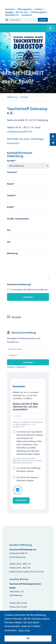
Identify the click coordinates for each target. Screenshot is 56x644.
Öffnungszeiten (24, 9)
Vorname (12, 172)
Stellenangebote (38, 12)
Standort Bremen (19, 579)
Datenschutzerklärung (19, 284)
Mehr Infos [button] (24, 630)
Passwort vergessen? (16, 367)
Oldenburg (12, 97)
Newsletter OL (12, 15)
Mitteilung (12, 253)
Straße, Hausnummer (18, 218)
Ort (8, 241)
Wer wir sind (22, 12)
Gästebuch (27, 15)
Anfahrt (38, 9)
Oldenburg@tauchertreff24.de (29, 571)
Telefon (11, 195)
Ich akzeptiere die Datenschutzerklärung (28, 289)
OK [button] (28, 638)
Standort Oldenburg (20, 544)
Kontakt (9, 12)
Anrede (11, 160)
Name (10, 183)
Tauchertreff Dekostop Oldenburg (28, 50)
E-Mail (10, 207)
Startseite (9, 9)
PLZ (9, 230)
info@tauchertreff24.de (19, 131)
